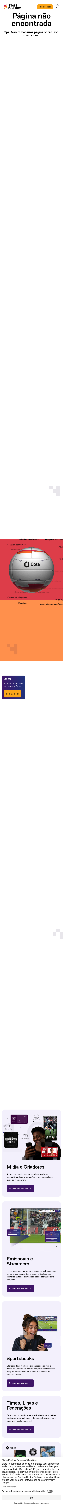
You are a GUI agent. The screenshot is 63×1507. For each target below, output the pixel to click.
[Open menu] (57, 6)
